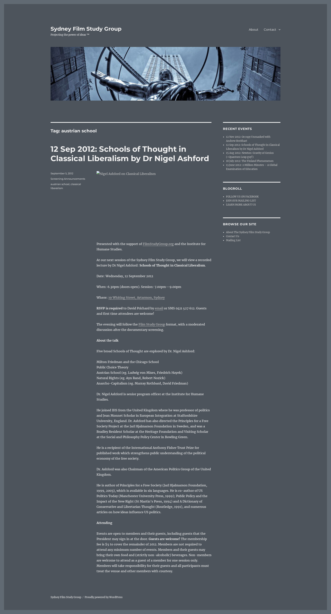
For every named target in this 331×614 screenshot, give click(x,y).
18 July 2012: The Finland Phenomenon (250, 161)
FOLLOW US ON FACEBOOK (242, 196)
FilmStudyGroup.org (158, 244)
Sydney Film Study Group (86, 28)
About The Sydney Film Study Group (248, 232)
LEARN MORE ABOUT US (241, 204)
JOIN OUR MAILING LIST (241, 200)
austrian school (60, 184)
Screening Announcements (68, 178)
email (159, 308)
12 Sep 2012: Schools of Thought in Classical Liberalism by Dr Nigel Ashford (130, 153)
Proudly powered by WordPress (104, 597)
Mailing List (233, 240)
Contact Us (232, 236)
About (253, 29)
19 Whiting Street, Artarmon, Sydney (136, 297)
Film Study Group (151, 324)
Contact (270, 29)
